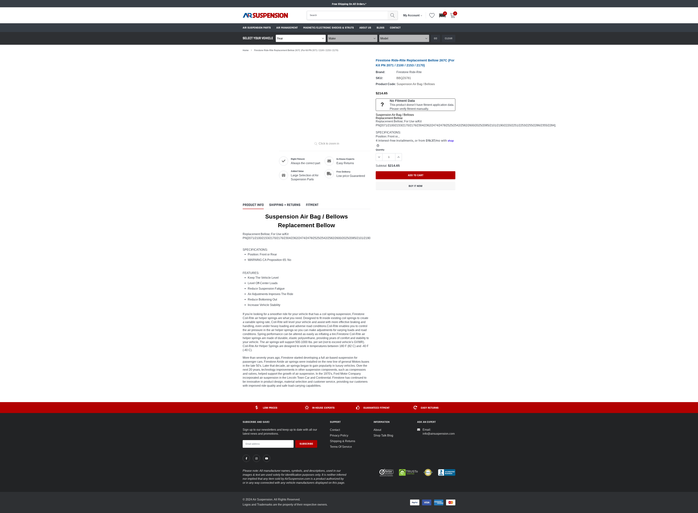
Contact (395, 28)
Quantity (380, 149)
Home (246, 50)
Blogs (380, 28)
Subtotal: (381, 165)
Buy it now (415, 186)
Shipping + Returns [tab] (284, 205)
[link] (246, 458)
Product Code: (386, 84)
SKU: (379, 78)
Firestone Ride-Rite (409, 72)
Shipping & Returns (342, 441)
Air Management (287, 28)
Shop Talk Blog (383, 435)
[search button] (393, 15)
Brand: (380, 72)
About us (365, 28)
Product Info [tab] (253, 205)
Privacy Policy (339, 435)
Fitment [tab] (312, 205)
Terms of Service (341, 446)
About (377, 429)
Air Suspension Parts (257, 28)
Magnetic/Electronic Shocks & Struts (328, 28)
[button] (442, 15)
